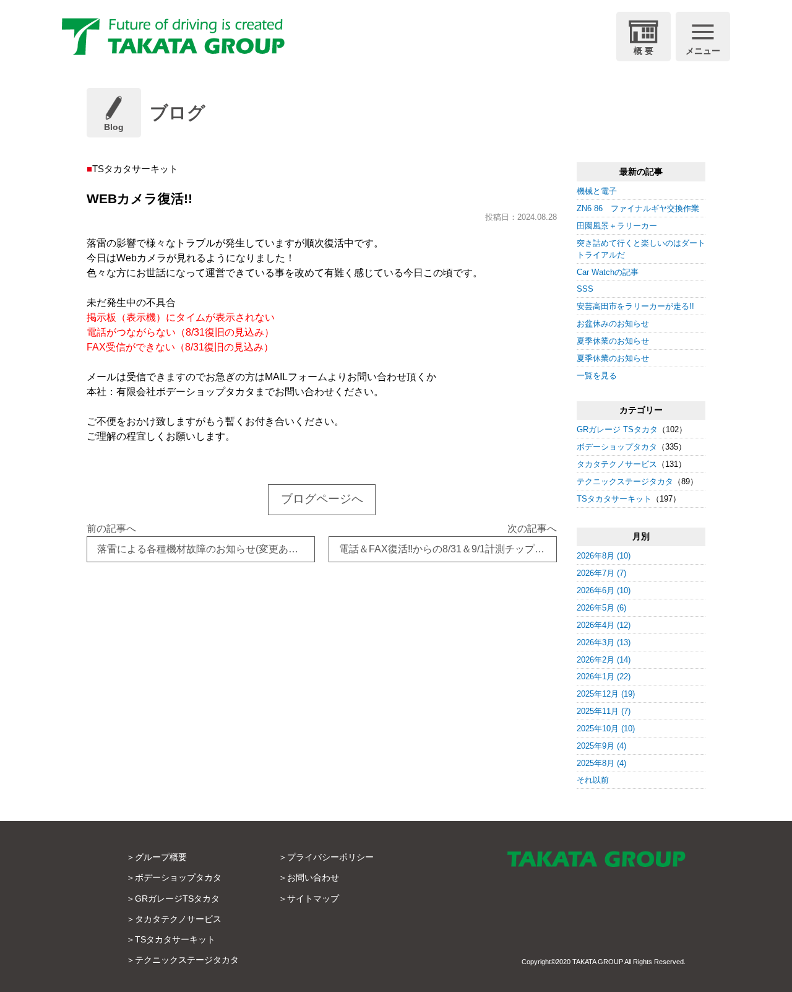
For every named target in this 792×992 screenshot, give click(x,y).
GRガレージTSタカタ (177, 898)
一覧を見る (597, 375)
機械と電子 (597, 191)
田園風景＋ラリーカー (617, 225)
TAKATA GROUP (597, 961)
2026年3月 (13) (604, 642)
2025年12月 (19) (606, 693)
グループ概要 (161, 857)
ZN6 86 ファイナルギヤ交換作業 (638, 208)
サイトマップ (313, 898)
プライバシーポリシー (330, 857)
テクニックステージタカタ (625, 481)
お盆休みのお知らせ (613, 323)
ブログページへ (322, 498)
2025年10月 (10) (606, 728)
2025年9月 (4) (601, 746)
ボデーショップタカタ (617, 446)
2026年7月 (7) (601, 573)
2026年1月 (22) (604, 676)
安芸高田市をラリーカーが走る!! (635, 306)
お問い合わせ (313, 877)
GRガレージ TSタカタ (617, 429)
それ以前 (593, 780)
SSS (585, 289)
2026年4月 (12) (604, 625)
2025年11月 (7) (604, 711)
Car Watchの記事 (608, 272)
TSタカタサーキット (614, 498)
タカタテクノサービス (617, 464)
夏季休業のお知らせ (613, 341)
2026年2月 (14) (604, 659)
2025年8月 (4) (601, 763)
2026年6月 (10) (604, 590)
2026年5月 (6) (601, 607)
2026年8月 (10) (604, 555)
